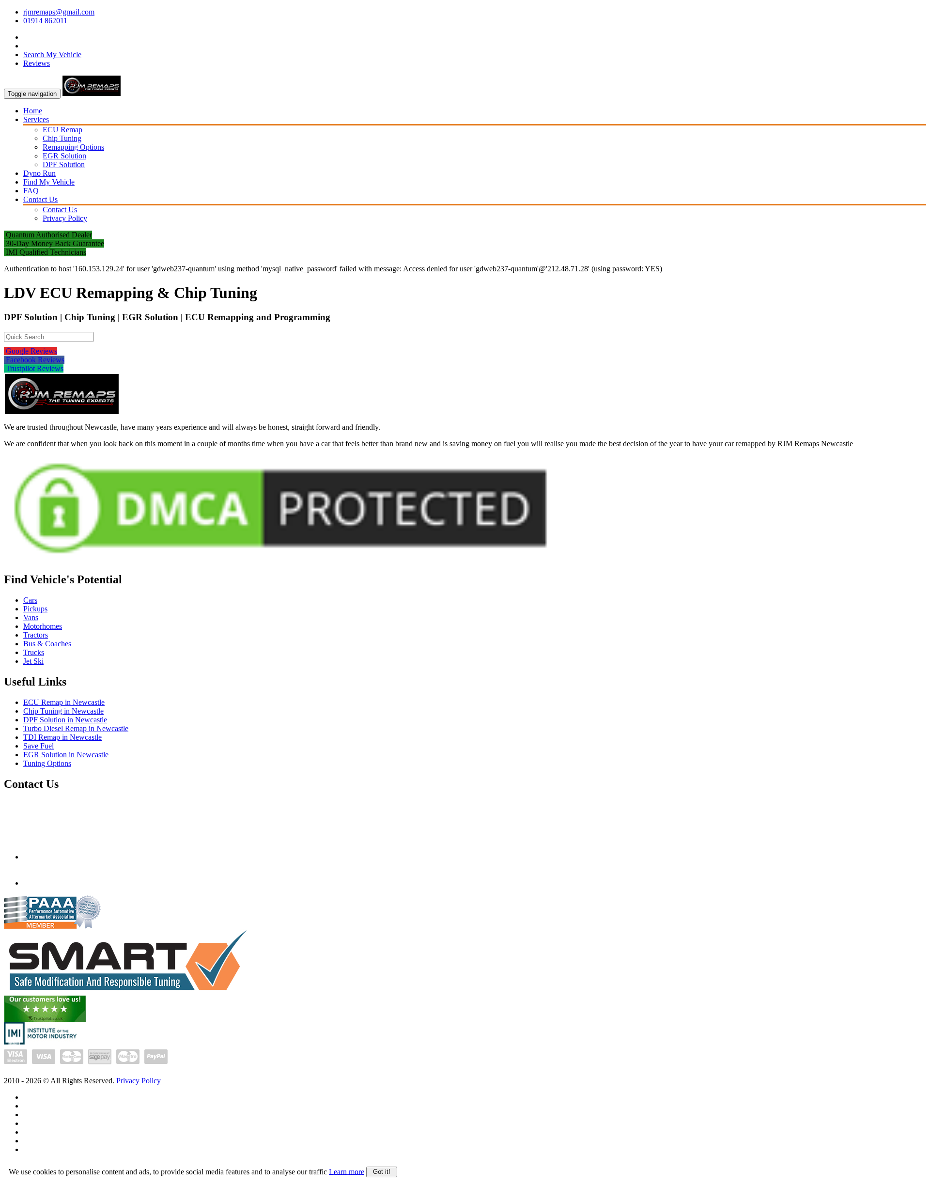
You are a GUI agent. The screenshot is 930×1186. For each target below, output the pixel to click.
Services (36, 119)
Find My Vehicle (49, 182)
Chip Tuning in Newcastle (63, 711)
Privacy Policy (65, 218)
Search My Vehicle (52, 54)
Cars (30, 600)
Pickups (35, 609)
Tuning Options (47, 763)
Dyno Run (39, 173)
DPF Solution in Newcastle (65, 720)
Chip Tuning (62, 138)
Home (32, 111)
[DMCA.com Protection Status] (280, 561)
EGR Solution (64, 156)
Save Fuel (38, 746)
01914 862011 (45, 20)
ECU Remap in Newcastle (64, 702)
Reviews (36, 63)
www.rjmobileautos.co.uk (62, 883)
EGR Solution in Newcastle (65, 754)
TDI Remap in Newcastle (62, 737)
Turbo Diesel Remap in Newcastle (75, 728)
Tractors (35, 635)
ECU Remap (62, 129)
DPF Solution (64, 164)
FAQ (31, 191)
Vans (30, 617)
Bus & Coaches (47, 644)
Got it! (381, 1171)
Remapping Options (73, 147)
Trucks (33, 652)
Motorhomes (42, 626)
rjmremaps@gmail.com (58, 12)
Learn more (346, 1171)
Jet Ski (33, 661)
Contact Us (40, 199)
